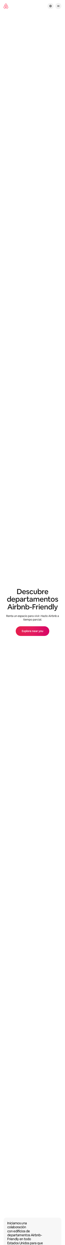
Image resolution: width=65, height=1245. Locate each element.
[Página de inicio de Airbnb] (6, 6)
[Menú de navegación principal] (58, 6)
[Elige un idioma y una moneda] (50, 6)
